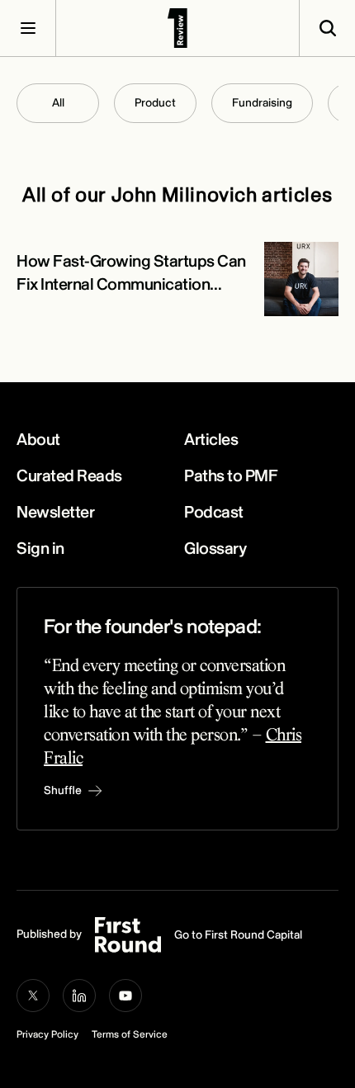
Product (155, 103)
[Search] (327, 28)
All (58, 103)
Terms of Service (130, 1035)
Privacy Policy (47, 1035)
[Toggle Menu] (28, 28)
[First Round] (177, 28)
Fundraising (262, 103)
